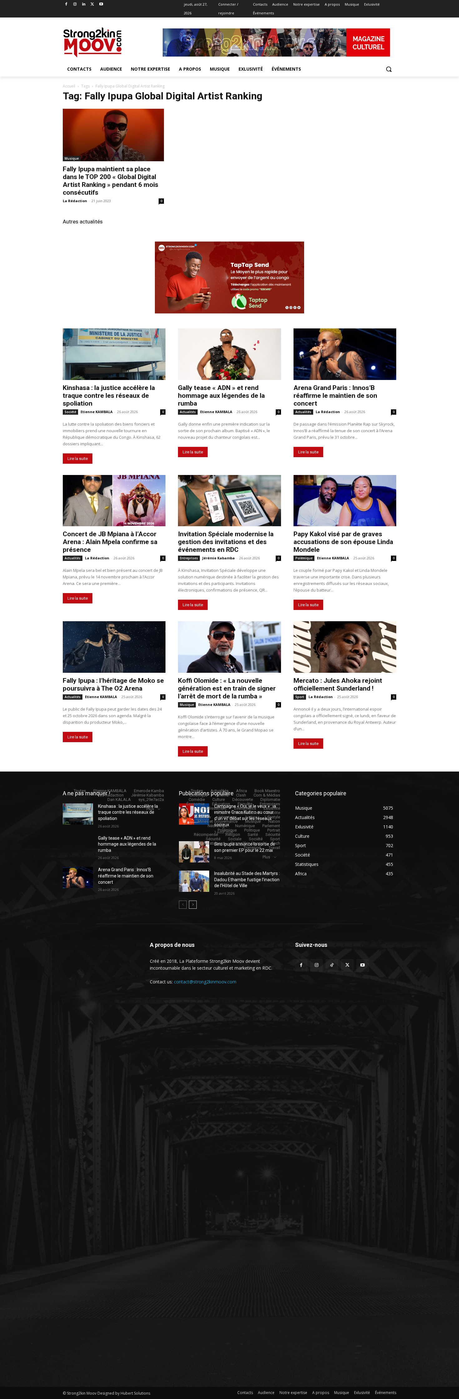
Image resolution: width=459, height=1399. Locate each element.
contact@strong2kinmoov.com (205, 982)
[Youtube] (101, 4)
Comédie (197, 799)
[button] (388, 69)
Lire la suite (77, 458)
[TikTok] (332, 965)
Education (221, 804)
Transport (252, 847)
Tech (276, 843)
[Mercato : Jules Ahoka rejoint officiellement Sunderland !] (345, 647)
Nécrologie (218, 825)
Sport (299, 697)
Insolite (273, 812)
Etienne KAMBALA (97, 411)
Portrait (273, 830)
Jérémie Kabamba (218, 558)
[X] (92, 4)
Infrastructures (246, 812)
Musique (72, 158)
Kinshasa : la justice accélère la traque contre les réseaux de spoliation (109, 395)
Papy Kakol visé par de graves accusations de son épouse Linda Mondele (343, 541)
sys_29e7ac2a (151, 799)
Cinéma (222, 795)
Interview (203, 817)
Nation (274, 821)
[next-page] (193, 905)
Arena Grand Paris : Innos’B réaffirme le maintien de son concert (335, 395)
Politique (252, 830)
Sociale (234, 839)
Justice (250, 817)
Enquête (245, 804)
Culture (218, 799)
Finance (200, 812)
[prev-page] (183, 905)
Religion (232, 834)
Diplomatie (270, 799)
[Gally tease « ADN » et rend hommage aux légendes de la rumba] (229, 354)
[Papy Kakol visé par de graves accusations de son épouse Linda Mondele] (345, 501)
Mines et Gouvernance (218, 821)
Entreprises (189, 558)
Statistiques (212, 843)
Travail (274, 847)
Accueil (69, 86)
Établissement (214, 808)
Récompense (206, 834)
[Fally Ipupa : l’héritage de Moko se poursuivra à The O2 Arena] (114, 647)
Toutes (80, 790)
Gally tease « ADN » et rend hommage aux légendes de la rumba (221, 395)
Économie (195, 804)
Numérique (245, 825)
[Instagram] (75, 4)
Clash (241, 795)
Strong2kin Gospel (247, 843)
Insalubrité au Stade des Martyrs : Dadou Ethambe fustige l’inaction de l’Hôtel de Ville (247, 879)
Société (70, 412)
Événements (245, 808)
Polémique (304, 558)
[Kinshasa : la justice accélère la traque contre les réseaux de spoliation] (114, 354)
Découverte (242, 799)
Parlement (271, 825)
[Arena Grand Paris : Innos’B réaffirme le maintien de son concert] (345, 354)
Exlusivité (272, 808)
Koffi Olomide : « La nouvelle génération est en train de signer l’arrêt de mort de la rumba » (227, 688)
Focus (220, 812)
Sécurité (272, 834)
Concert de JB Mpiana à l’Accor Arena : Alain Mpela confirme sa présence (110, 541)
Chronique (198, 795)
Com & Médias (267, 795)
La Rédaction (75, 200)
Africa (241, 790)
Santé (253, 834)
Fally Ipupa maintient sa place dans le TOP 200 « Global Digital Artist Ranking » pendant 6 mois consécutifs (110, 180)
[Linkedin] (83, 4)
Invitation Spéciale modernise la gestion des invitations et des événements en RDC (226, 541)
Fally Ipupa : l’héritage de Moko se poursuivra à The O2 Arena (113, 684)
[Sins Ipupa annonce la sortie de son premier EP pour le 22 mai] (194, 851)
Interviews (228, 817)
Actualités (188, 412)
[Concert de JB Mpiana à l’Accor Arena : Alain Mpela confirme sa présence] (114, 501)
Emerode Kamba (149, 790)
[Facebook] (66, 4)
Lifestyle (272, 817)
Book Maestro (267, 790)
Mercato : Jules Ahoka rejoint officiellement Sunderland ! (338, 684)
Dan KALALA (119, 799)
